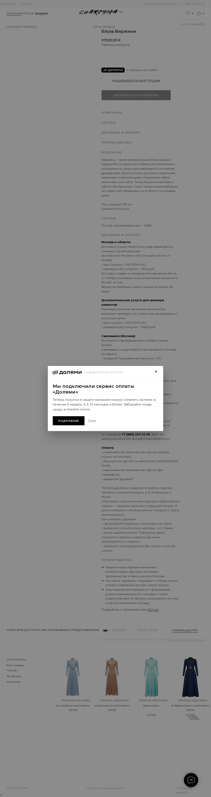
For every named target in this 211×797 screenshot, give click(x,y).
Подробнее (68, 420)
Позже (92, 420)
